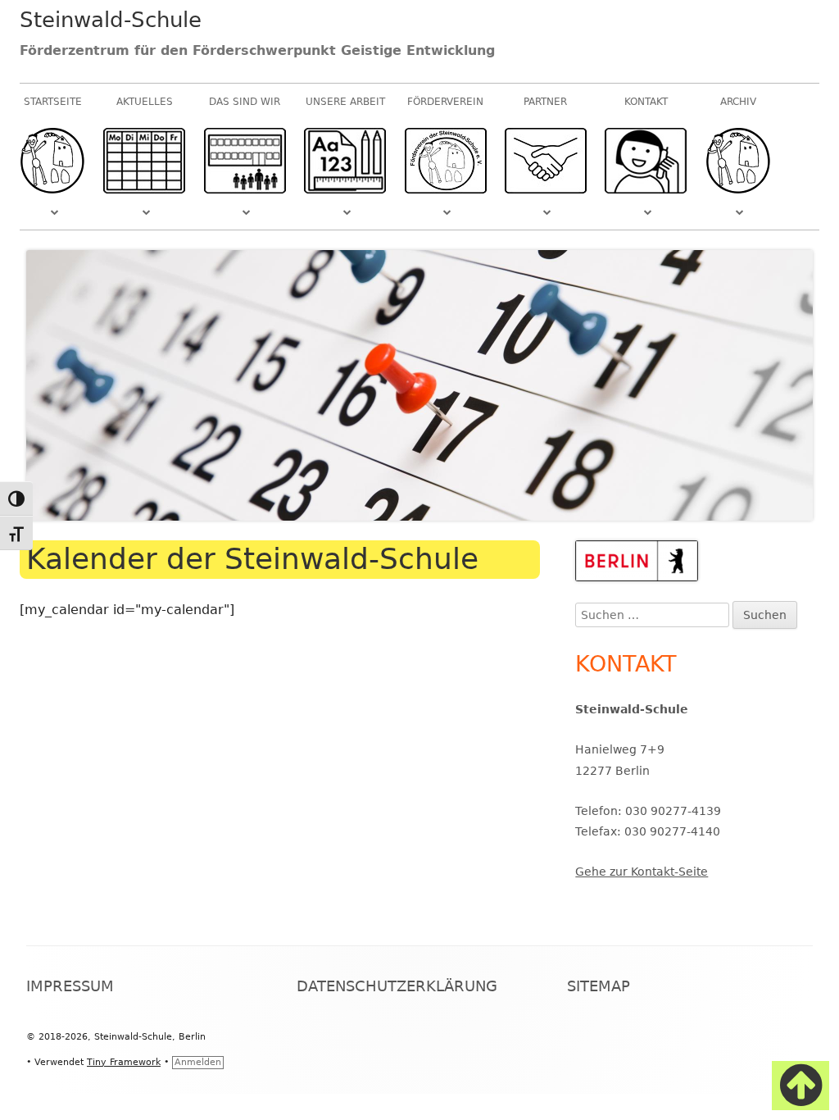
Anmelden (198, 1062)
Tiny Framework (124, 1062)
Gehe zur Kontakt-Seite (641, 871)
